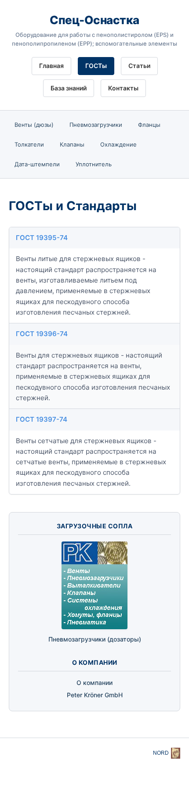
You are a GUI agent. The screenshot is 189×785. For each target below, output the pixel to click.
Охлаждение (118, 144)
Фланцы (149, 124)
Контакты (123, 88)
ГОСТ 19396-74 (42, 334)
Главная (51, 65)
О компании (94, 682)
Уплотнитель (94, 164)
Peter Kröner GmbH (95, 695)
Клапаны (72, 144)
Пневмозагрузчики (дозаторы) (94, 639)
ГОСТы (96, 65)
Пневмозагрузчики (95, 124)
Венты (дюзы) (34, 124)
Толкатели (29, 144)
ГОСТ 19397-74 (41, 419)
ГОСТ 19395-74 (42, 237)
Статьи (139, 65)
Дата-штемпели (37, 164)
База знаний (69, 88)
